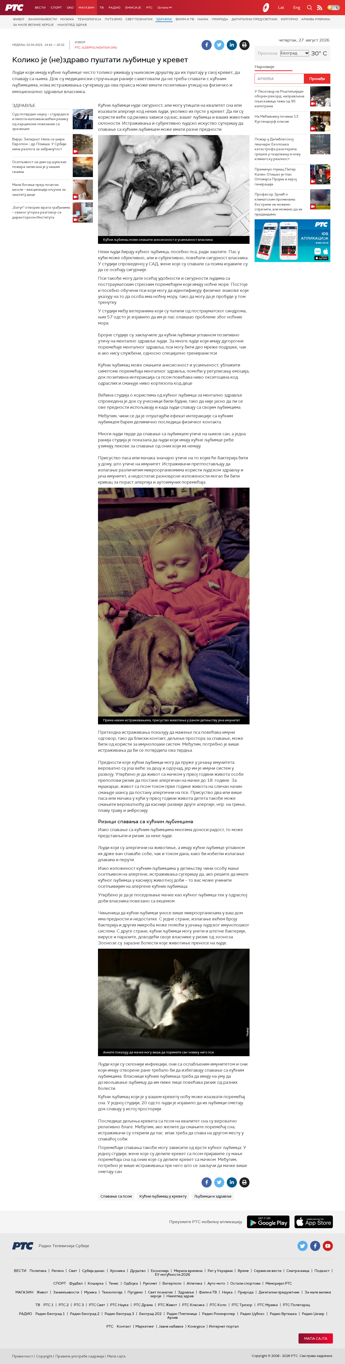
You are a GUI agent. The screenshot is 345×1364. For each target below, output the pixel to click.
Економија (160, 1270)
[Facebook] (207, 45)
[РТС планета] (266, 7)
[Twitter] (219, 45)
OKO (70, 8)
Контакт (124, 1326)
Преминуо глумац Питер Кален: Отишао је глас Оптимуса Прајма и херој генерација (276, 176)
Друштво (138, 1270)
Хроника (117, 1270)
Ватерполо (172, 1283)
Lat (281, 7)
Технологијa (89, 19)
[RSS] (320, 7)
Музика (67, 19)
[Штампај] (244, 45)
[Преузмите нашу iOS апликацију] (313, 1222)
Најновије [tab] (264, 66)
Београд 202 (150, 1313)
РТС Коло (218, 1305)
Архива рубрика (315, 19)
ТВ (102, 8)
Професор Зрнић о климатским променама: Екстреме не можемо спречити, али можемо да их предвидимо (278, 204)
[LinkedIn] (232, 45)
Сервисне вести (267, 1270)
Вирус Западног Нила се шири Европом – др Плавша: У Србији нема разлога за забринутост (39, 144)
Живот (18, 19)
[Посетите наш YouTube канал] (328, 1246)
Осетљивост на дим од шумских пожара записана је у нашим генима (39, 167)
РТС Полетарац (296, 1305)
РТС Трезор (242, 1305)
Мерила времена (188, 1270)
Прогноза (267, 53)
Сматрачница (297, 1270)
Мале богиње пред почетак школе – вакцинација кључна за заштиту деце (39, 189)
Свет (73, 1270)
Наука (203, 19)
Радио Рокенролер (218, 1313)
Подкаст (322, 1270)
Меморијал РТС (278, 1283)
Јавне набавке (170, 1326)
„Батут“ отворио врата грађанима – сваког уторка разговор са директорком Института (41, 212)
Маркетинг (144, 1326)
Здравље (164, 19)
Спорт (56, 8)
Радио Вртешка (283, 1313)
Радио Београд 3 (119, 1313)
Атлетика (194, 1283)
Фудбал (76, 1283)
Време (243, 1270)
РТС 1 (48, 1305)
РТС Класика (193, 1305)
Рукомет (150, 1283)
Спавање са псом (116, 1196)
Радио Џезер (313, 1313)
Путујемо (113, 19)
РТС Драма (143, 1305)
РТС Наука (119, 1305)
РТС (149, 8)
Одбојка (131, 1283)
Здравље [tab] (24, 105)
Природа (220, 19)
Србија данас (93, 1270)
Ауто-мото (216, 1283)
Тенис (114, 1283)
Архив (172, 1317)
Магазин (86, 8)
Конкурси (196, 1326)
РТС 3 (79, 1305)
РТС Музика (267, 1305)
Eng (296, 7)
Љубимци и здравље (213, 1196)
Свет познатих (139, 19)
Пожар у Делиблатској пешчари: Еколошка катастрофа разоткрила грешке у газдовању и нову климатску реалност (278, 149)
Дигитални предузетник (254, 19)
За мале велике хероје (33, 25)
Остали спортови (245, 1283)
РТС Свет (97, 1305)
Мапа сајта (315, 1338)
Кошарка (96, 1283)
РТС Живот (167, 1305)
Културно (289, 19)
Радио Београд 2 (85, 1313)
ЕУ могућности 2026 (172, 1274)
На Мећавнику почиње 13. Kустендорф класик (277, 119)
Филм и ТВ (185, 19)
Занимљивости (42, 19)
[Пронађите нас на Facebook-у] (315, 1246)
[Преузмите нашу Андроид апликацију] (268, 1222)
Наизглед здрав (72, 25)
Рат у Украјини (220, 1270)
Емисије (133, 8)
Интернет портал (224, 1326)
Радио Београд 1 (50, 1313)
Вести (40, 8)
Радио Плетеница (182, 1313)
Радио (114, 8)
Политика (38, 1270)
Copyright (44, 1356)
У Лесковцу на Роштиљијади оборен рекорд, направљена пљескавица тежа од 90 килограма (279, 99)
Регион (58, 1270)
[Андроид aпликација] (292, 240)
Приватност (22, 1356)
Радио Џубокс (252, 1313)
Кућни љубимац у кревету (163, 1196)
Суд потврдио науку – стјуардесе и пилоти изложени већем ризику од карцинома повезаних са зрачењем (40, 121)
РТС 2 (64, 1305)
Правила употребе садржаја (79, 1356)
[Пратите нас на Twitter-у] (303, 1246)
